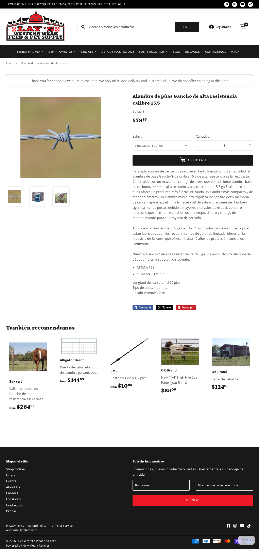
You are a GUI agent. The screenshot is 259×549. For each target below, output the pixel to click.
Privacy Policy (15, 526)
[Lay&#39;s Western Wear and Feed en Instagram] (235, 526)
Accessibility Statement (21, 530)
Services (87, 52)
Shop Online (15, 469)
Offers (11, 475)
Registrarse (223, 27)
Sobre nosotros (152, 52)
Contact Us (14, 505)
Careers (12, 493)
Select (137, 136)
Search (190, 27)
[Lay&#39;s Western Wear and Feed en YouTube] (242, 526)
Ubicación (192, 52)
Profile (11, 511)
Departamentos (60, 52)
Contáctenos (215, 52)
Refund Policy (37, 526)
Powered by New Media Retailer (27, 545)
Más (234, 52)
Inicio (9, 63)
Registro (193, 500)
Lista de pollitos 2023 (117, 52)
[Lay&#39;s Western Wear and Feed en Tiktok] (249, 526)
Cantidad (203, 136)
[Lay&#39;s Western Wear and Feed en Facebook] (228, 526)
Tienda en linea (29, 52)
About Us (13, 487)
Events (11, 481)
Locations (13, 499)
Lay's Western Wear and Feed (36, 541)
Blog (176, 52)
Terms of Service (61, 526)
